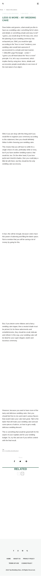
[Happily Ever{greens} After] (11, 519)
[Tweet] (20, 461)
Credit (2, 126)
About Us (16, 559)
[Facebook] (14, 550)
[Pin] (26, 461)
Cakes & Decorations (10, 13)
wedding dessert (15, 450)
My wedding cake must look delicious (29, 485)
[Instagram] (18, 550)
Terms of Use (14, 563)
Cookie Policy (27, 563)
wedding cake (9, 450)
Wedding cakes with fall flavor (11, 485)
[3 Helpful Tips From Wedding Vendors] (29, 519)
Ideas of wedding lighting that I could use (11, 501)
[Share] (14, 461)
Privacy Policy (29, 559)
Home (9, 559)
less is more (4, 450)
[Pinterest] (22, 550)
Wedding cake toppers (28, 499)
